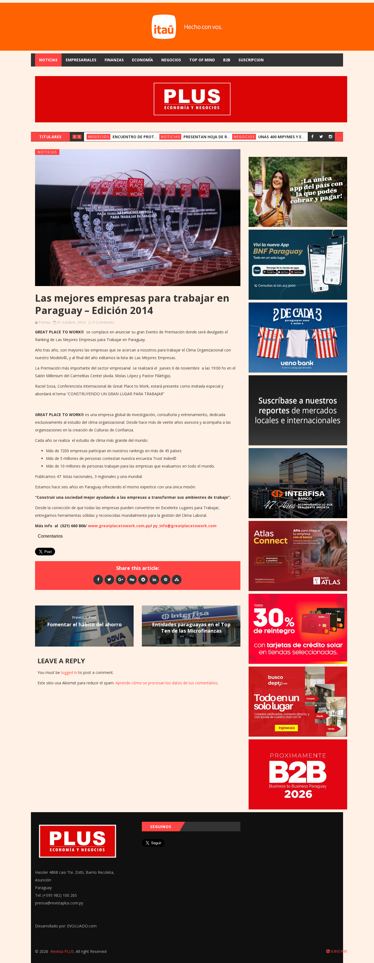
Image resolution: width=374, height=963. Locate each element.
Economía (142, 59)
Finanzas (114, 59)
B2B (226, 59)
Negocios (171, 59)
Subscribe (338, 951)
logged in (69, 672)
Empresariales (81, 59)
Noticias (48, 59)
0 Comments (103, 322)
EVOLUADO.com (82, 926)
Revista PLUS (62, 951)
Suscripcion (251, 59)
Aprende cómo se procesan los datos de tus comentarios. (167, 682)
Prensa (44, 322)
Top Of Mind (202, 59)
